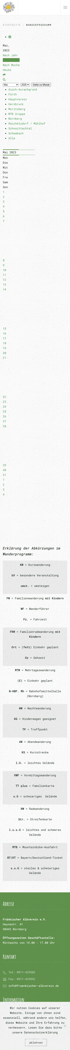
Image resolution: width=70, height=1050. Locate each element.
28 (4, 426)
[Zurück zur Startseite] (9, 7)
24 (4, 406)
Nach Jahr (10, 55)
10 (4, 270)
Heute (7, 70)
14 (4, 289)
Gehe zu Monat (41, 84)
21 (4, 357)
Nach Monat (11, 60)
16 (4, 333)
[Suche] (4, 79)
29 (4, 465)
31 (4, 475)
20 (4, 353)
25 (4, 411)
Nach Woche (11, 65)
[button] (65, 7)
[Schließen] (65, 1026)
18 (4, 343)
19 (4, 348)
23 (4, 401)
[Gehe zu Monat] (4, 75)
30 (4, 470)
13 (4, 284)
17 (4, 338)
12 (4, 279)
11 (4, 275)
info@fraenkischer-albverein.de (33, 986)
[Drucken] (9, 37)
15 (4, 328)
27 (4, 421)
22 (4, 397)
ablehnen (36, 1042)
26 (4, 416)
